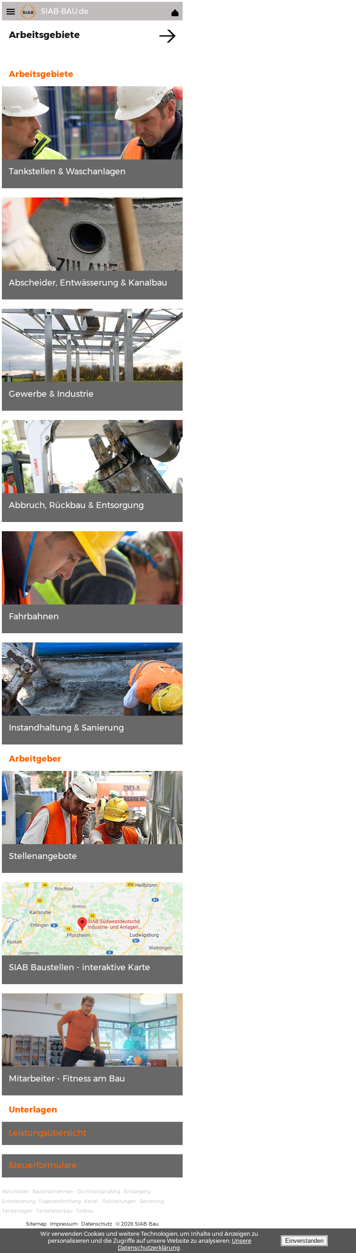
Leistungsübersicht (47, 1133)
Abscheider (15, 1192)
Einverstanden (304, 1240)
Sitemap (36, 1224)
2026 (127, 1224)
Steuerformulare (43, 1165)
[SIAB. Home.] (175, 13)
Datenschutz (96, 1224)
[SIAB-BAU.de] (13, 11)
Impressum (63, 1224)
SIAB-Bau (147, 1224)
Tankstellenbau (54, 1211)
